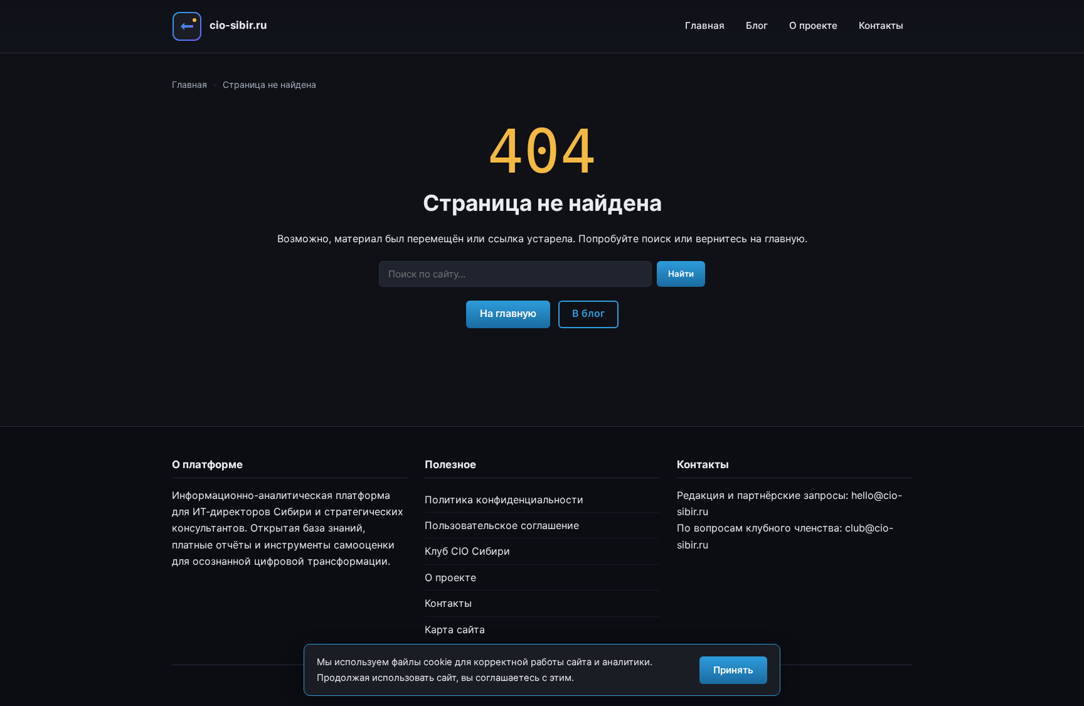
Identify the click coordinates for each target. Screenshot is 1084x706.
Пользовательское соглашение (502, 525)
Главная (705, 25)
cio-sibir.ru (238, 25)
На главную (508, 313)
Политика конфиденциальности (504, 499)
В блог (588, 313)
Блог (757, 25)
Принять (733, 670)
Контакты (881, 25)
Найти (681, 274)
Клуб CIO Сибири (467, 551)
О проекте (813, 25)
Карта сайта (455, 629)
